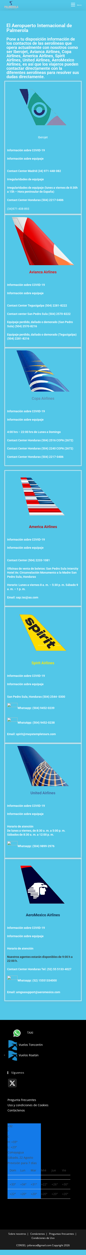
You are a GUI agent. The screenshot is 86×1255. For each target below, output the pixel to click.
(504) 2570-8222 (59, 314)
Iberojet (43, 137)
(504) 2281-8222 (56, 305)
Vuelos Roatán (28, 1055)
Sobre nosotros (17, 1234)
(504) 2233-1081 (39, 560)
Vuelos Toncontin (30, 1045)
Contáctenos (16, 1110)
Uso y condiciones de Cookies (28, 1105)
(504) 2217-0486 (52, 200)
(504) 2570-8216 (26, 326)
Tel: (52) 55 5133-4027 (56, 969)
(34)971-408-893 (18, 208)
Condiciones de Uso (43, 1238)
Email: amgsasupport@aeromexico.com (33, 992)
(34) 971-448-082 (49, 171)
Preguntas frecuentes (61, 1234)
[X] (12, 1083)
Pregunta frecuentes (22, 1100)
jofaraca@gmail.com (39, 1245)
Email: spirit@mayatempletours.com (31, 734)
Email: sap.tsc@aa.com (22, 597)
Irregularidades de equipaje (25, 179)
